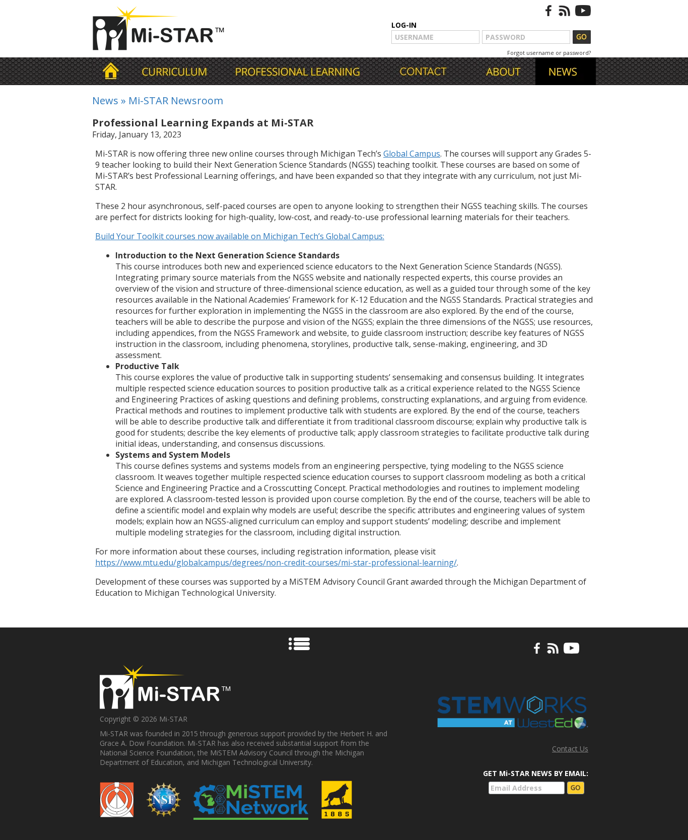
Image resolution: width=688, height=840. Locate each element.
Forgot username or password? (549, 52)
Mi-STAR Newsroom (175, 100)
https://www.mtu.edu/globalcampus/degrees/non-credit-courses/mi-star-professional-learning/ (276, 562)
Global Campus (411, 153)
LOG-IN (404, 25)
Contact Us (570, 748)
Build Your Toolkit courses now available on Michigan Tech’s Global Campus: (239, 236)
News (105, 100)
